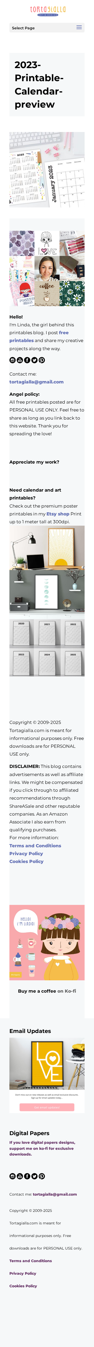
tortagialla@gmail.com (36, 381)
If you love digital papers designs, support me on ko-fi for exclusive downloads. (42, 1148)
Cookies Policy (26, 861)
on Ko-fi (66, 991)
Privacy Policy (26, 853)
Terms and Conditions (35, 845)
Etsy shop (57, 513)
